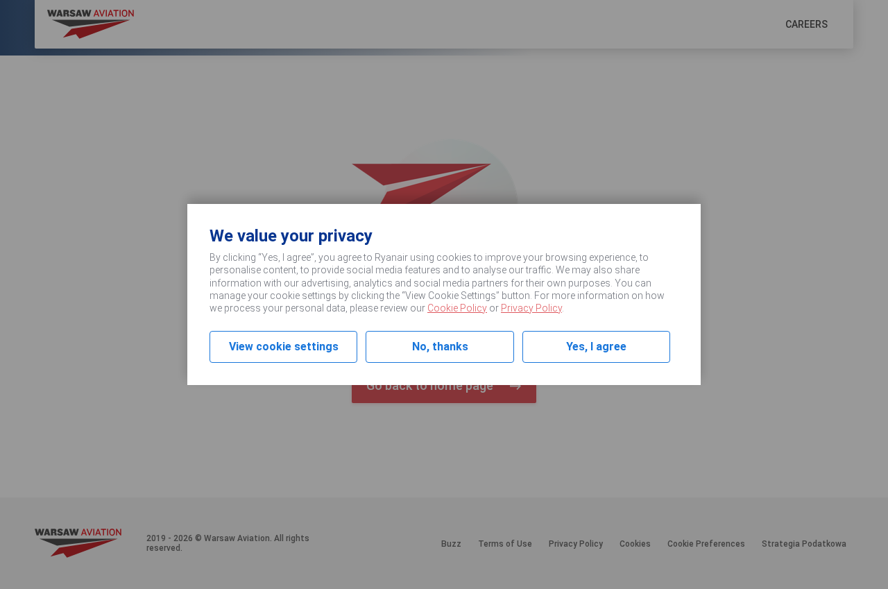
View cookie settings (284, 346)
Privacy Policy (531, 308)
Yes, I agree (596, 346)
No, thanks (440, 346)
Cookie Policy (457, 308)
